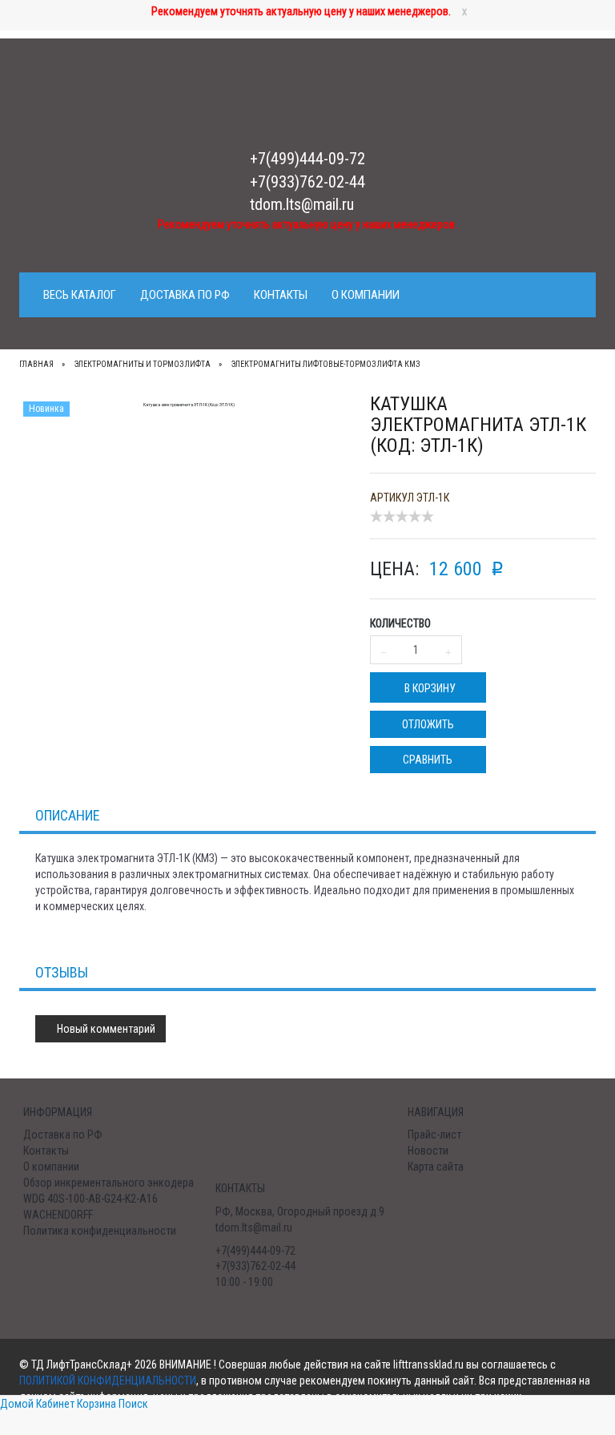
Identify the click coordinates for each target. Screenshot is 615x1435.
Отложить (428, 724)
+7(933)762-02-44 (307, 181)
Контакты (281, 295)
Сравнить (427, 759)
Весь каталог (79, 295)
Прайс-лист (434, 1134)
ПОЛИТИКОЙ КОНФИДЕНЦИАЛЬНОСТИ (107, 1380)
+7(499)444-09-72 (307, 158)
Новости (428, 1150)
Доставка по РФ (185, 295)
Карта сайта (436, 1166)
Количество (400, 623)
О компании (366, 295)
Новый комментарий (104, 1028)
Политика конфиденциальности (99, 1230)
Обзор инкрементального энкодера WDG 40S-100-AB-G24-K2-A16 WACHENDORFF (108, 1198)
